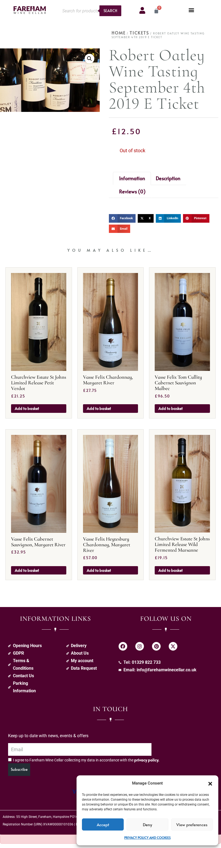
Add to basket (27, 408)
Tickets (139, 33)
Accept (103, 824)
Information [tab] (132, 178)
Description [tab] (168, 178)
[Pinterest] (156, 646)
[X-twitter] (173, 646)
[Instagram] (139, 646)
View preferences (192, 824)
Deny (147, 824)
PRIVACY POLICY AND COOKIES (147, 837)
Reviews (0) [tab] (132, 191)
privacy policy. (146, 759)
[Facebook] (123, 646)
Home (119, 33)
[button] (210, 783)
